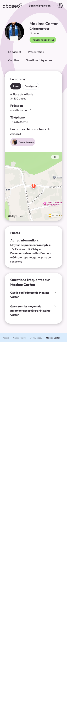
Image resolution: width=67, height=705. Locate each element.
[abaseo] (12, 5)
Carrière (13, 60)
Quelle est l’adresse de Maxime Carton (29, 294)
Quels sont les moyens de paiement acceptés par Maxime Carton (30, 310)
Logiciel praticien (40, 5)
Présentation (36, 52)
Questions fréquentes (39, 60)
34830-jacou (36, 337)
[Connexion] (60, 5)
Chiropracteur (19, 337)
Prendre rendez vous (43, 39)
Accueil (6, 337)
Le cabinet (14, 52)
